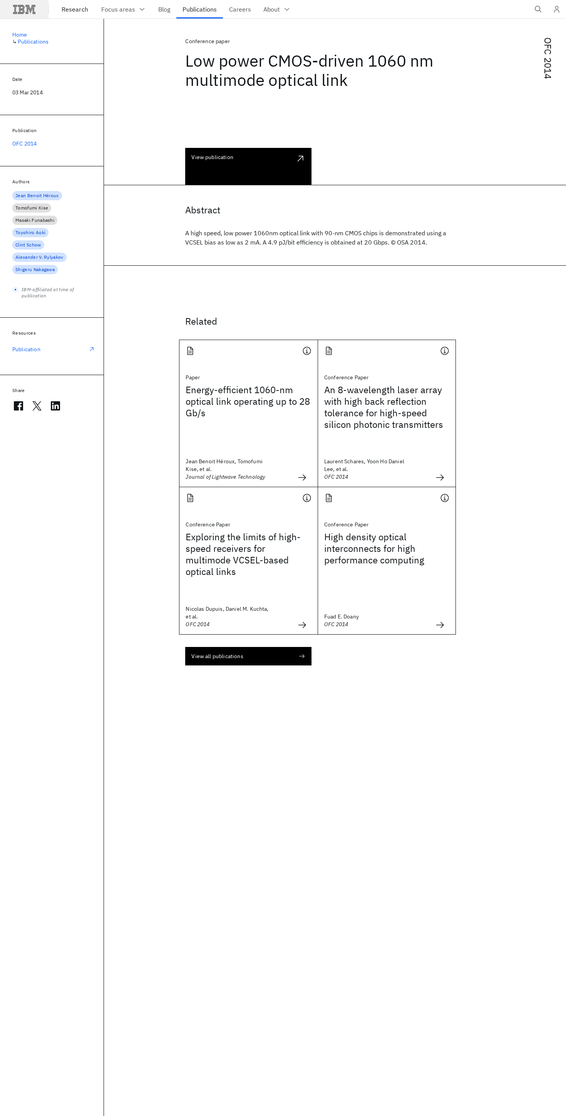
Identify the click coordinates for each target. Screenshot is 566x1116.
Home (19, 34)
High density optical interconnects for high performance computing (374, 548)
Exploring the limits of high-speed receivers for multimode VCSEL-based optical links (243, 554)
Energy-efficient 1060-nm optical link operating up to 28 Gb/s (248, 401)
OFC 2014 (548, 58)
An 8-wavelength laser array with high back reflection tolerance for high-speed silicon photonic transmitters (383, 407)
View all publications (217, 656)
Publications (33, 41)
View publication (212, 157)
